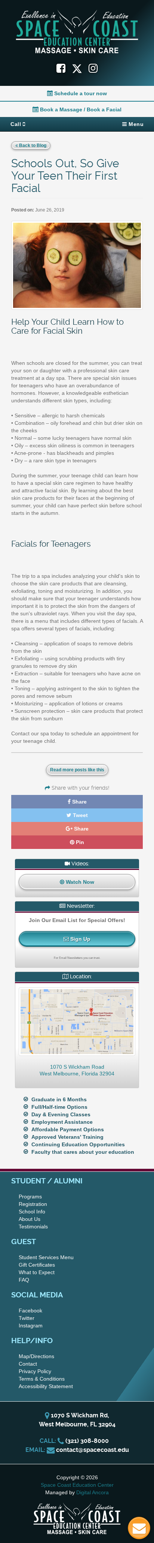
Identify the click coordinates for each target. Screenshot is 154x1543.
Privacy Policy (35, 1371)
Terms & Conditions (42, 1379)
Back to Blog (32, 145)
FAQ (24, 1280)
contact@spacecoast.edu (92, 1449)
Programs (30, 1197)
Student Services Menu (46, 1257)
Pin (79, 842)
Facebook (30, 1311)
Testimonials (33, 1227)
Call (16, 124)
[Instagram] (93, 68)
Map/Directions (36, 1356)
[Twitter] (80, 68)
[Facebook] (60, 68)
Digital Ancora (92, 1492)
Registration (33, 1204)
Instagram (31, 1326)
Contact (28, 1364)
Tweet (79, 815)
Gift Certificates (37, 1265)
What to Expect (37, 1272)
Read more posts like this (77, 769)
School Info (32, 1212)
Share (79, 802)
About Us (29, 1219)
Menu (135, 124)
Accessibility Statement (46, 1386)
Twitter (26, 1318)
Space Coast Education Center (77, 1485)
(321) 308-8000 (87, 1440)
